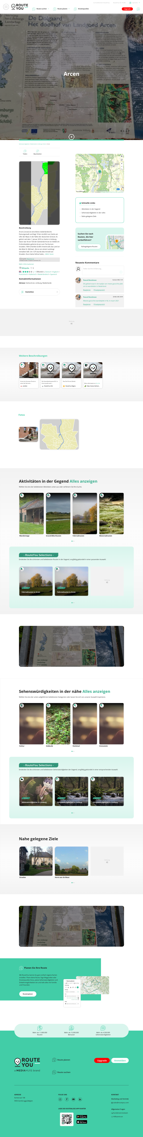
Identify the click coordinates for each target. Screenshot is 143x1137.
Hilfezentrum (118, 1117)
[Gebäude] (58, 723)
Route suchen (63, 1072)
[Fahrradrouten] (85, 513)
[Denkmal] (85, 723)
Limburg (40, 144)
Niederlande (33, 144)
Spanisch (53, 274)
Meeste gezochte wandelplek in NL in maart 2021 (101, 301)
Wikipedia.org (30, 259)
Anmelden (120, 1060)
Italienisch (32, 274)
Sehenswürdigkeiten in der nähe (93, 213)
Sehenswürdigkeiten (24, 144)
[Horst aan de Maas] (71, 861)
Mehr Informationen (26, 264)
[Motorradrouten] (111, 513)
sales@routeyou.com (121, 1103)
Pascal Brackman (90, 280)
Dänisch (48, 272)
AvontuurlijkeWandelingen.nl (14, 138)
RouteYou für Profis (119, 3)
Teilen (25, 154)
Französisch (23, 274)
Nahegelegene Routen (89, 246)
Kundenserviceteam (120, 1113)
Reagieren (87, 290)
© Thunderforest (105, 192)
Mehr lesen (49, 254)
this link (98, 383)
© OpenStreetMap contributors (116, 192)
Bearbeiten (38, 154)
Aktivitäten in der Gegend (90, 209)
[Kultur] (31, 723)
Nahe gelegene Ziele (88, 216)
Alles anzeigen (83, 481)
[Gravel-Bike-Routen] (58, 513)
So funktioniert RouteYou (101, 3)
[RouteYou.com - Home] (19, 7)
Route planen (63, 1059)
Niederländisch (43, 274)
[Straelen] (36, 861)
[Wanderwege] (31, 513)
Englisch (56, 272)
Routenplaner (28, 994)
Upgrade (127, 9)
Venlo (44, 144)
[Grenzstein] (111, 723)
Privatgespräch (99, 290)
